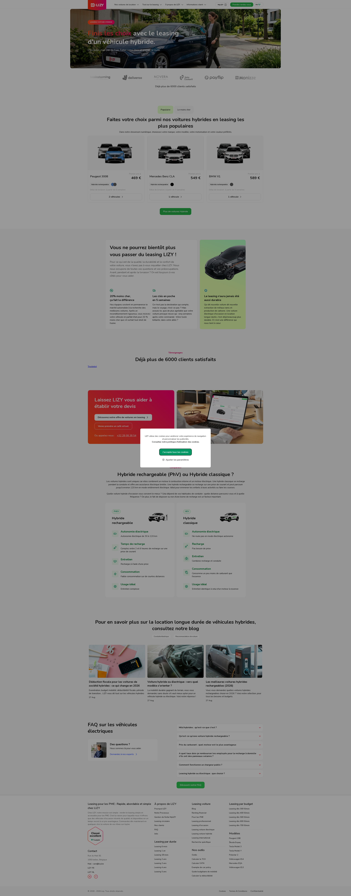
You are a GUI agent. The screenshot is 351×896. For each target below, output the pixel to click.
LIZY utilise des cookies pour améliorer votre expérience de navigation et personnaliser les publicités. (175, 439)
